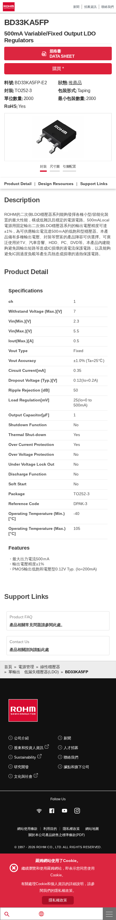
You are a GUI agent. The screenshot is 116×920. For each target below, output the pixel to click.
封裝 (43, 166)
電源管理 (26, 667)
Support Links (94, 183)
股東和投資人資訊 (28, 748)
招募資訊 (90, 6)
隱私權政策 (71, 828)
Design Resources (55, 183)
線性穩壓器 (50, 667)
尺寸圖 (55, 166)
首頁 (8, 667)
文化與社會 (23, 776)
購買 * (58, 68)
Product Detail (18, 183)
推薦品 (75, 82)
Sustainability (25, 757)
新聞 (76, 6)
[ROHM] (9, 6)
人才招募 (71, 748)
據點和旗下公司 (76, 767)
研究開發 (21, 767)
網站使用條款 (27, 828)
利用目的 (50, 828)
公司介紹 (21, 738)
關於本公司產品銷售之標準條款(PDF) (56, 835)
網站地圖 (92, 828)
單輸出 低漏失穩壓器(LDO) (33, 672)
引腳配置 (69, 166)
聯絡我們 (107, 6)
